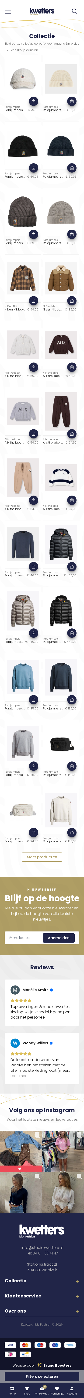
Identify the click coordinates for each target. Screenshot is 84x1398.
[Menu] (8, 11)
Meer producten (42, 857)
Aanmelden (59, 938)
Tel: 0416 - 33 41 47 (42, 1253)
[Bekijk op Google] (15, 990)
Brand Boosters (57, 1365)
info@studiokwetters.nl (42, 1247)
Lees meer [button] (19, 1075)
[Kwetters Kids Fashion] (42, 11)
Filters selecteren (42, 1376)
